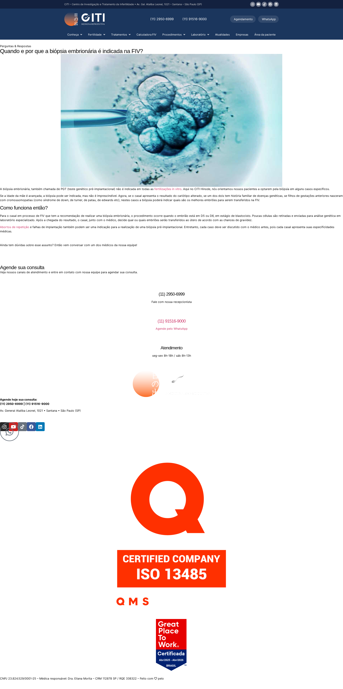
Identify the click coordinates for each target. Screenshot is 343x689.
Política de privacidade (116, 417)
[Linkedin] (276, 4)
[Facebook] (270, 4)
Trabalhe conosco (71, 417)
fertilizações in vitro (168, 189)
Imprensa (92, 417)
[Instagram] (252, 4)
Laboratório (198, 34)
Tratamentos (119, 34)
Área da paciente (265, 34)
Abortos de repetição (14, 227)
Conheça (73, 34)
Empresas (242, 34)
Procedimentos (172, 34)
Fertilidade (95, 34)
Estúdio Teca (173, 678)
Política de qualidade (149, 417)
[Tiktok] (264, 4)
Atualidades (222, 34)
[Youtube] (258, 4)
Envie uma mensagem (42, 417)
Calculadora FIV (146, 34)
